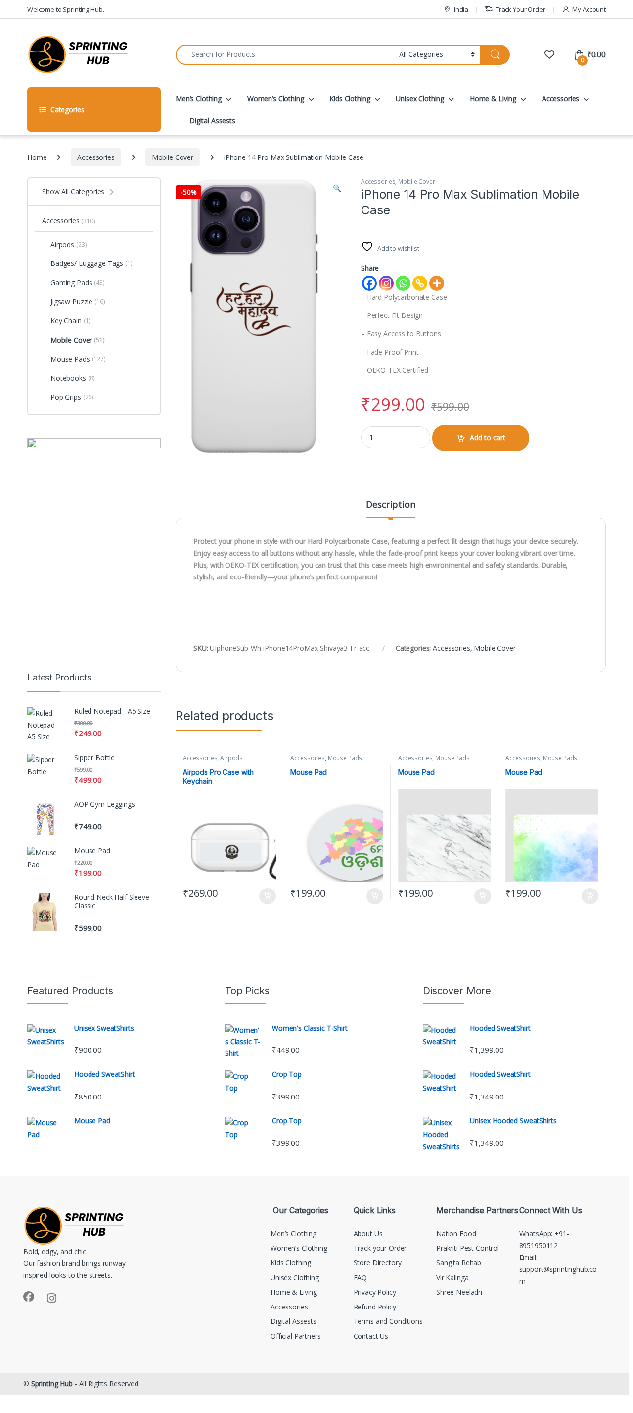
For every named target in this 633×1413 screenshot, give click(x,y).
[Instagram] (386, 283)
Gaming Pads (77, 282)
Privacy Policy (375, 1292)
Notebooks (72, 378)
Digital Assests (212, 120)
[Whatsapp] (403, 283)
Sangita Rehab (458, 1262)
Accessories (560, 98)
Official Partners (296, 1336)
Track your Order (380, 1248)
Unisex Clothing (420, 98)
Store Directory (378, 1262)
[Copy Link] (419, 283)
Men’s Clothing (199, 98)
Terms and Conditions (388, 1321)
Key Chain (70, 320)
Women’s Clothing (275, 98)
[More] (436, 283)
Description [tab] (390, 505)
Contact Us (371, 1336)
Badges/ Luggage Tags (91, 263)
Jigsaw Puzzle (77, 301)
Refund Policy (375, 1306)
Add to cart (487, 437)
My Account (589, 9)
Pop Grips (71, 397)
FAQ (360, 1277)
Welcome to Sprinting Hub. (65, 9)
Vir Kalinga (452, 1277)
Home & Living (493, 98)
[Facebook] (369, 283)
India (461, 9)
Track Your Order (520, 9)
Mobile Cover (172, 157)
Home (36, 157)
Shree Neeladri (459, 1292)
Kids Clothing (349, 98)
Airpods (231, 758)
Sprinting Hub (52, 1383)
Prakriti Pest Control (467, 1248)
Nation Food (456, 1233)
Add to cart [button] (267, 896)
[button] (337, 188)
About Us (368, 1233)
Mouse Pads (345, 758)
